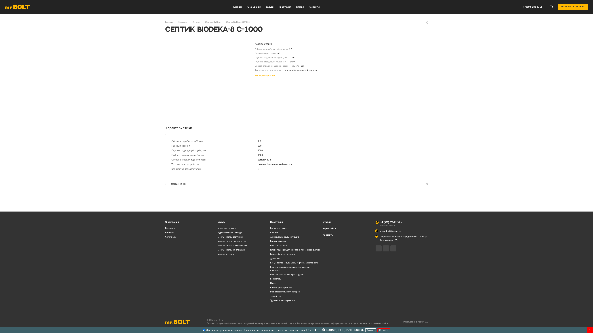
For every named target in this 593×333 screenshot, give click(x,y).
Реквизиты (170, 228)
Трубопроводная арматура (282, 300)
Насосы (273, 283)
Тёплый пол (275, 296)
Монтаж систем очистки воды (232, 241)
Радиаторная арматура (281, 287)
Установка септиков (227, 228)
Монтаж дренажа (226, 254)
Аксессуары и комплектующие (284, 237)
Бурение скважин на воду (230, 232)
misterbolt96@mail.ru (390, 231)
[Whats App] (393, 248)
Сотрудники (170, 237)
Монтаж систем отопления (230, 237)
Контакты (328, 235)
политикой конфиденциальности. (335, 329)
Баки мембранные (278, 241)
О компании (172, 222)
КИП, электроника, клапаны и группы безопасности (294, 263)
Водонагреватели (278, 245)
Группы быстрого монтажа (282, 254)
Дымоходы (275, 258)
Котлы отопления (278, 228)
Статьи (327, 222)
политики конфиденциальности (335, 323)
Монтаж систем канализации (231, 250)
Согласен (370, 330)
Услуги (221, 222)
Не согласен (383, 330)
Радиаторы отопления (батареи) (285, 292)
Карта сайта (329, 228)
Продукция (276, 222)
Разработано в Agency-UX (415, 322)
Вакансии (169, 232)
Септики (274, 232)
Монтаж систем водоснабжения (232, 245)
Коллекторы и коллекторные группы (287, 274)
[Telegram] (379, 248)
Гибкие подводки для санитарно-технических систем (295, 250)
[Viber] (386, 248)
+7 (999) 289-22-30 (532, 7)
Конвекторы (275, 279)
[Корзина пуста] (551, 7)
